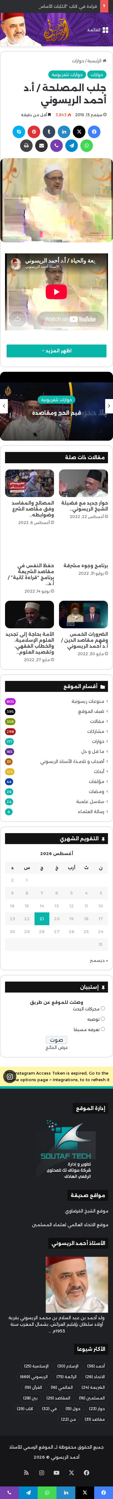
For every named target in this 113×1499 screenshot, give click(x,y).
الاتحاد (95, 1376)
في (49, 1408)
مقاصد (95, 1419)
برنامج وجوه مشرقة (85, 565)
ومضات (96, 791)
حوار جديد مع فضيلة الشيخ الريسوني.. (84, 506)
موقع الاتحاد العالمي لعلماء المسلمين (70, 1224)
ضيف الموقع (91, 711)
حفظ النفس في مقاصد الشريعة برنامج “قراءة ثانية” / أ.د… (31, 574)
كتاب (25, 1408)
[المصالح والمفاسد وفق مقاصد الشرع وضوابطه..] (29, 483)
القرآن (33, 1387)
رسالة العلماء (91, 811)
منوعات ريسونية (88, 701)
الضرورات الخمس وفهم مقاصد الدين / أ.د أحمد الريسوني (84, 640)
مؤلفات (96, 781)
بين (30, 1398)
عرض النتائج (57, 1047)
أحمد (96, 1366)
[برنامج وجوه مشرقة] (83, 546)
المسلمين (92, 1398)
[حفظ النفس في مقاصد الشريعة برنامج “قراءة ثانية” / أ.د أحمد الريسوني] (29, 546)
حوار (97, 1408)
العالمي (62, 1387)
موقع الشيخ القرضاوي (86, 1210)
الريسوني (34, 1376)
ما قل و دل (92, 751)
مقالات (97, 721)
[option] (56, 406)
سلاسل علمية (90, 801)
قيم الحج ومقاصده (56, 413)
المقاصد (58, 1398)
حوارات (78, 60)
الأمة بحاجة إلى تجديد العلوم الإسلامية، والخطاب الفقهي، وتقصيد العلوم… (30, 643)
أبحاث (99, 771)
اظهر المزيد (58, 351)
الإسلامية (36, 1366)
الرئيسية (95, 60)
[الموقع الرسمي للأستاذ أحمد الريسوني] (56, 29)
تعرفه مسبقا (87, 1029)
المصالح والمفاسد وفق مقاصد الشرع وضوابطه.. (33, 509)
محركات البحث (86, 1008)
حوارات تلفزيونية (67, 74)
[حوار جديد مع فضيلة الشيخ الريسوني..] (83, 483)
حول (73, 1408)
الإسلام (67, 1366)
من (68, 1419)
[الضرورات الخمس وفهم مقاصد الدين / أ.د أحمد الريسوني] (83, 614)
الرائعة (66, 1376)
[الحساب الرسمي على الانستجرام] (9, 1077)
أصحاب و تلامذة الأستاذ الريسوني (72, 761)
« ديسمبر (99, 960)
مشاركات (95, 731)
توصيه (93, 1019)
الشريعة (93, 1387)
